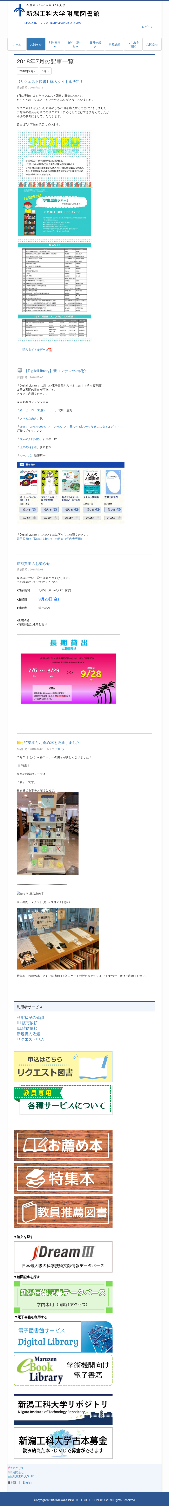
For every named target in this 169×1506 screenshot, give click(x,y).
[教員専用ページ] (63, 1099)
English (27, 1482)
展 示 (61, 749)
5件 (44, 71)
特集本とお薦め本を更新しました (52, 742)
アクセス (18, 1468)
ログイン (147, 26)
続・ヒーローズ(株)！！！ (37, 410)
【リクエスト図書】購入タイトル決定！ (50, 81)
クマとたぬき (28, 418)
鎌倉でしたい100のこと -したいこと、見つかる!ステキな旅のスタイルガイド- (70, 426)
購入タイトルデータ (35, 349)
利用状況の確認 (30, 1017)
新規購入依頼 (28, 1033)
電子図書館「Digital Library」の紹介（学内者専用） (50, 538)
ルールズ (25, 455)
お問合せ (18, 1472)
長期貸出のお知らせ (33, 563)
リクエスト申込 (30, 1039)
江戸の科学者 (28, 447)
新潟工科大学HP (23, 1476)
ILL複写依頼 (27, 1022)
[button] (75, 44)
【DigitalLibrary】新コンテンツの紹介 (55, 370)
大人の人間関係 (30, 439)
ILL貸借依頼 (27, 1028)
